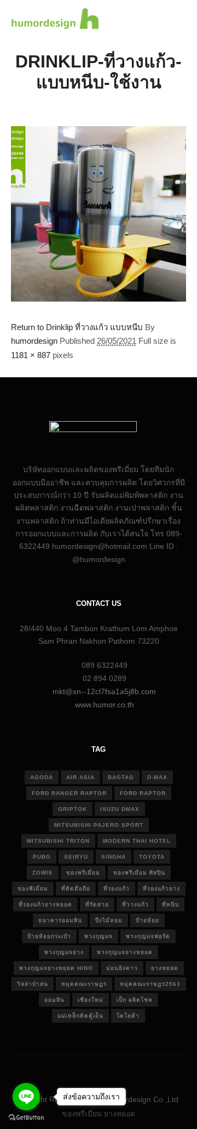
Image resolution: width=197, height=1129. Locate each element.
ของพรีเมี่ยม (83, 873)
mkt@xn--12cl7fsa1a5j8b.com (104, 691)
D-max (157, 777)
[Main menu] (176, 20)
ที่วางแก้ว (135, 904)
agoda (41, 777)
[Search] (137, 20)
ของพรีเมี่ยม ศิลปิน (139, 873)
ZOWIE (42, 873)
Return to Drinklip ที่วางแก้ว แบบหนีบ (77, 327)
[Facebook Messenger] (139, 1071)
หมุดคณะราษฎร (84, 984)
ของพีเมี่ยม (33, 889)
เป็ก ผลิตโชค (135, 1000)
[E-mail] (57, 1071)
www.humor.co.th (104, 704)
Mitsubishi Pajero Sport (98, 825)
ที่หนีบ (170, 904)
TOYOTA (152, 857)
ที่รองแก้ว (116, 889)
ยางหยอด (164, 968)
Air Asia (80, 777)
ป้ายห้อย (147, 920)
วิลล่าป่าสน (32, 984)
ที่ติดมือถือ (75, 889)
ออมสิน (54, 1000)
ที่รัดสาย (97, 904)
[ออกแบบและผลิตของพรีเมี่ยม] (55, 20)
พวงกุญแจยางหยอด (125, 952)
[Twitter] (107, 1071)
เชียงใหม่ (90, 1000)
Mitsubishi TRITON (58, 841)
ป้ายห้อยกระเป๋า (49, 936)
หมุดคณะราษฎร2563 (150, 984)
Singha (113, 857)
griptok (72, 809)
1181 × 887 (30, 355)
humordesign (34, 340)
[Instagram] (90, 1071)
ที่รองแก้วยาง (161, 889)
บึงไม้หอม (109, 920)
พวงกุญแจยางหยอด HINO (56, 968)
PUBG (42, 857)
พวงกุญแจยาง (64, 952)
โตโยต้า (128, 1016)
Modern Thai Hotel (137, 841)
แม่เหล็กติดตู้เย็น (80, 1016)
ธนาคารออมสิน (60, 920)
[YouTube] (123, 1071)
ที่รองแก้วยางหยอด (45, 904)
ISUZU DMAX (120, 809)
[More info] (156, 20)
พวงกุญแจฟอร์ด (148, 936)
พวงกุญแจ (98, 936)
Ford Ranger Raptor (69, 793)
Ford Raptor (143, 793)
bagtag (121, 777)
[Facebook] (74, 1071)
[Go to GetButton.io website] (26, 1117)
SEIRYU (76, 857)
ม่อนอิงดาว (122, 968)
